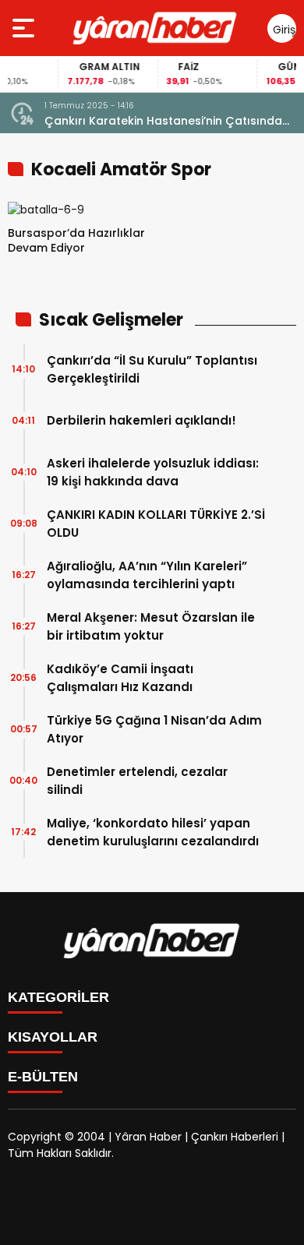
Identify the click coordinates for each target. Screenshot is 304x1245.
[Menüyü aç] (25, 28)
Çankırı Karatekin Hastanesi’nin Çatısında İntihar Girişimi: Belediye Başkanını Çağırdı (163, 121)
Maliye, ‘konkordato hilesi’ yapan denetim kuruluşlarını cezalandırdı (153, 832)
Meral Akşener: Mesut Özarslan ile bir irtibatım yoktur (151, 626)
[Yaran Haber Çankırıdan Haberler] (155, 28)
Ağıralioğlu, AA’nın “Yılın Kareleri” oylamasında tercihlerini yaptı (147, 575)
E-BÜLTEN (43, 1077)
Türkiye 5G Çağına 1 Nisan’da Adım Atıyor (154, 729)
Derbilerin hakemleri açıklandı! (141, 420)
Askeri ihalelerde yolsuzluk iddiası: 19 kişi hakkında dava (153, 472)
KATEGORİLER (58, 997)
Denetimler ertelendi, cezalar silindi (137, 781)
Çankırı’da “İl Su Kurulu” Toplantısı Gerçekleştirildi (152, 369)
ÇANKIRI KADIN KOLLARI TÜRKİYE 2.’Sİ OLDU (156, 523)
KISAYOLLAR (52, 1037)
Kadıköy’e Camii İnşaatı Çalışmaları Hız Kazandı (120, 678)
